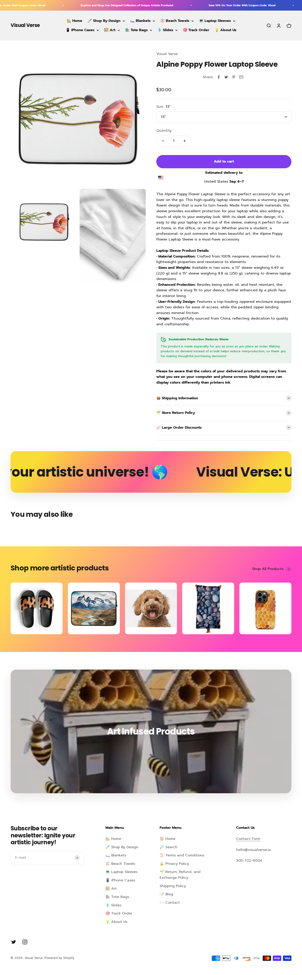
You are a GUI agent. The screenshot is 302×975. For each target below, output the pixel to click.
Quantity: (164, 130)
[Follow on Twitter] (14, 942)
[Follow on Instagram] (25, 942)
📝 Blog (166, 894)
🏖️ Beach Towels (174, 20)
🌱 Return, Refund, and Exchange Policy (180, 874)
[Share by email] (241, 77)
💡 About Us (225, 30)
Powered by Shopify (59, 958)
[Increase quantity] (184, 141)
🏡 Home (74, 20)
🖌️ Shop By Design (104, 20)
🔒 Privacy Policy (174, 863)
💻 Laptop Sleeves (215, 20)
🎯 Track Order (196, 30)
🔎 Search (168, 847)
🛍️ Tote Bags (136, 30)
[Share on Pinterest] (233, 77)
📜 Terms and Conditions (182, 855)
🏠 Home (167, 838)
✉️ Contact (170, 902)
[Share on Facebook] (218, 77)
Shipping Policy (173, 886)
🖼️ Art (109, 30)
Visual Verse (167, 54)
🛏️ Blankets (140, 20)
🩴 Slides (165, 30)
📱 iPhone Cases (80, 30)
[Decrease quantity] (163, 141)
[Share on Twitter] (226, 77)
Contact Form (248, 838)
